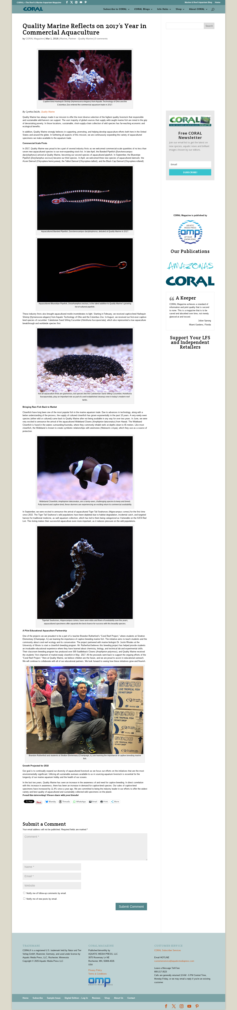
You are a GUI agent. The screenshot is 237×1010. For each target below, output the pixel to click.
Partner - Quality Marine (81, 38)
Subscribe (38, 998)
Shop (179, 9)
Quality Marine (48, 112)
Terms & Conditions (97, 974)
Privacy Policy (95, 970)
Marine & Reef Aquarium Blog (198, 2)
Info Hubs (162, 9)
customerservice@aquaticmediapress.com (174, 961)
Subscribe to (115, 9)
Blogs (142, 9)
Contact (131, 998)
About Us (118, 998)
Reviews (96, 998)
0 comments (101, 38)
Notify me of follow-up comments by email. (46, 893)
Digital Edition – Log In (76, 998)
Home (217, 2)
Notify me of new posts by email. (41, 899)
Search (209, 26)
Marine (63, 38)
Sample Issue (53, 998)
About (197, 9)
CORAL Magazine (35, 38)
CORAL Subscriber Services (167, 950)
